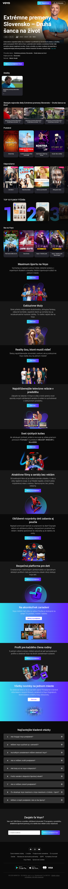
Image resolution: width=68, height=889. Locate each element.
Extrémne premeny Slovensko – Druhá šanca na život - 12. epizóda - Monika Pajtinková (34, 122)
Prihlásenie (59, 3)
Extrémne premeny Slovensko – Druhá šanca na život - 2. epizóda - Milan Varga (13, 122)
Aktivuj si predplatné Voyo (13, 64)
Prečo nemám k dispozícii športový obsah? (25, 776)
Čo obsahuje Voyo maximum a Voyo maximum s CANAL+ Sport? (33, 792)
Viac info (53, 48)
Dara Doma (26, 253)
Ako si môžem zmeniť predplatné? (21, 784)
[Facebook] (30, 849)
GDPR (42, 856)
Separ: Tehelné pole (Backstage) (57, 254)
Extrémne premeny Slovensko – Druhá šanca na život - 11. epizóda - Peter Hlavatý (54, 122)
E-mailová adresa (15, 833)
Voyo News (27, 860)
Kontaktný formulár (51, 856)
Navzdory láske (26, 189)
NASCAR (49, 440)
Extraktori (11, 189)
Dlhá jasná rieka (57, 189)
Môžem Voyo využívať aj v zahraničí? (23, 745)
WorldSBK (33, 442)
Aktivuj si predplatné (32, 490)
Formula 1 (24, 440)
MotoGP (41, 440)
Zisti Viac (33, 277)
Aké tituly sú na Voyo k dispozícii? (21, 768)
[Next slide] (64, 116)
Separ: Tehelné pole (41, 253)
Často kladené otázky (17, 853)
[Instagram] (35, 849)
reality (6, 37)
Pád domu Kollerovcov (11, 253)
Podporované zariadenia (40, 853)
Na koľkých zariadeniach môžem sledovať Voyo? (27, 752)
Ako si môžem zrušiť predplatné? (21, 760)
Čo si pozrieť (54, 853)
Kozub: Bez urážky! (57, 153)
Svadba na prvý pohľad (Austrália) (26, 154)
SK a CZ (11, 37)
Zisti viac (33, 321)
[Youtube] (39, 849)
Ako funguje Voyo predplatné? (20, 737)
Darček (13, 856)
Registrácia (45, 3)
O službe (28, 853)
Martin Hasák (13, 58)
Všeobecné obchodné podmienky (27, 856)
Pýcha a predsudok (42, 189)
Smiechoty (11, 153)
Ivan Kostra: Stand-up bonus (41, 154)
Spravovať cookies (38, 860)
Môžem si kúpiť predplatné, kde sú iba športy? (26, 800)
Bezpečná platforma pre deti (33, 565)
